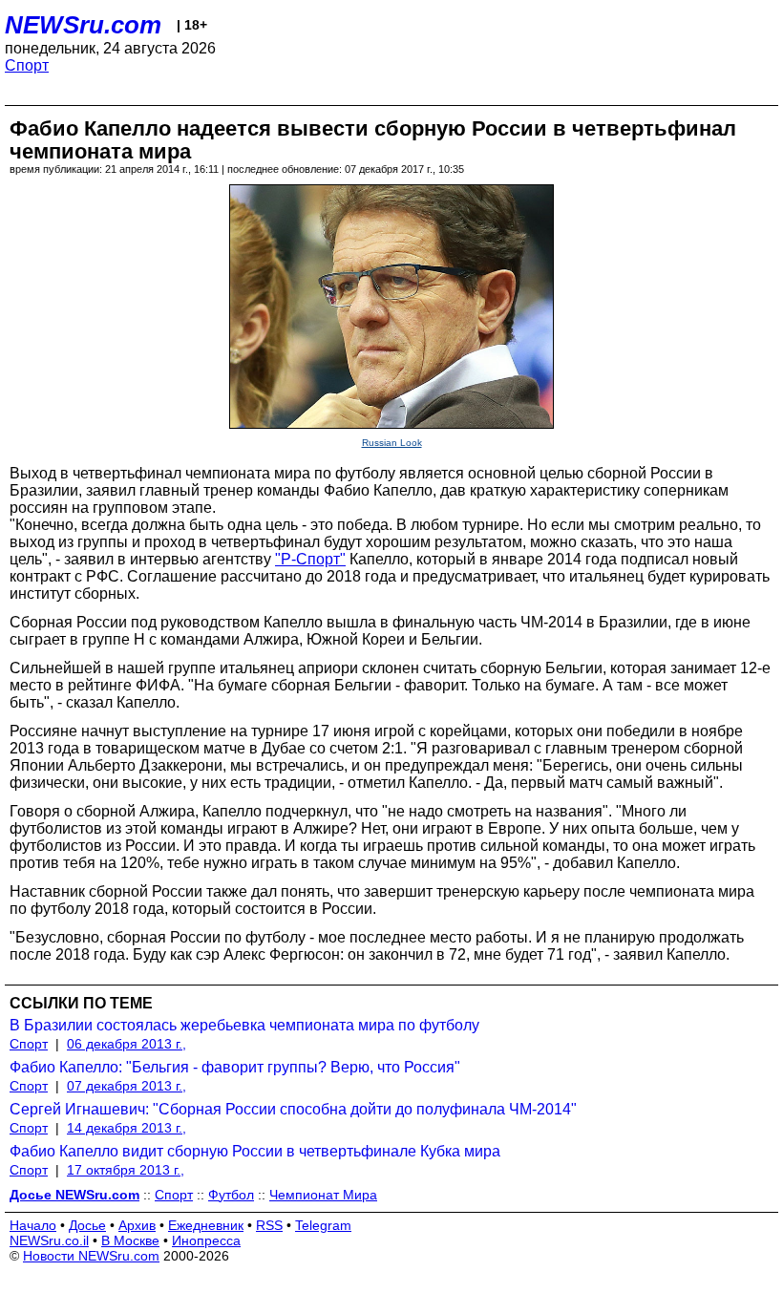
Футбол (231, 1194)
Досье (87, 1225)
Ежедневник (205, 1225)
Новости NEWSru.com (91, 1255)
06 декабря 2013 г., (126, 1043)
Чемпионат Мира (323, 1194)
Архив (137, 1225)
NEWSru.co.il (49, 1240)
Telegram (323, 1225)
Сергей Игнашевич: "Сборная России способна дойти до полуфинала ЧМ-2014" (293, 1109)
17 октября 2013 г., (125, 1169)
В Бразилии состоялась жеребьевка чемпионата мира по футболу (244, 1025)
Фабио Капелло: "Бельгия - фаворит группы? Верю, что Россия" (235, 1067)
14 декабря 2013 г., (126, 1127)
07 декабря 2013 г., (126, 1085)
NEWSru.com (83, 25)
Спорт (27, 65)
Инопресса (206, 1240)
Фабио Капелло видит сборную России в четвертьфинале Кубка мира (255, 1151)
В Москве (130, 1240)
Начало (33, 1225)
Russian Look (392, 442)
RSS (269, 1225)
